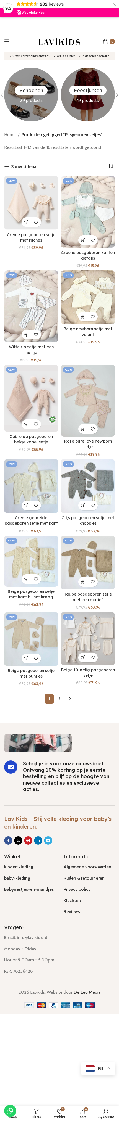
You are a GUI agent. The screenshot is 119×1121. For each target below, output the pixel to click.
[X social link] (18, 840)
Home (10, 134)
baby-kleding (17, 878)
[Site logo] (59, 41)
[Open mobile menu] (6, 41)
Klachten (72, 900)
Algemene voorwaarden (87, 866)
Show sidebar (24, 166)
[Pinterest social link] (28, 840)
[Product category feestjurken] (88, 94)
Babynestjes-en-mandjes (29, 889)
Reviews (72, 911)
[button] (26, 222)
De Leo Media (87, 992)
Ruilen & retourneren (84, 878)
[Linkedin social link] (38, 840)
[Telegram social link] (48, 840)
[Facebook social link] (8, 840)
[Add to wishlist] (36, 222)
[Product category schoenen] (31, 94)
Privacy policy (77, 889)
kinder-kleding (18, 866)
